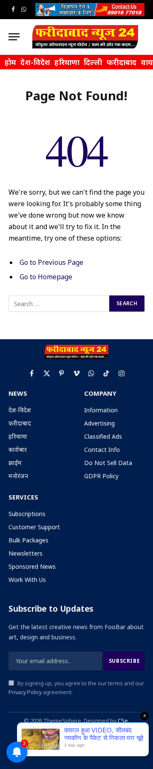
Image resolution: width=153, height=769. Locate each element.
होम (10, 62)
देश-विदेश (35, 62)
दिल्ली (93, 62)
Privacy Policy (25, 692)
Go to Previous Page (51, 262)
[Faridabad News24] (85, 36)
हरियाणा (66, 62)
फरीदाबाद (122, 62)
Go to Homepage (46, 276)
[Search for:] (59, 303)
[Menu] (14, 36)
